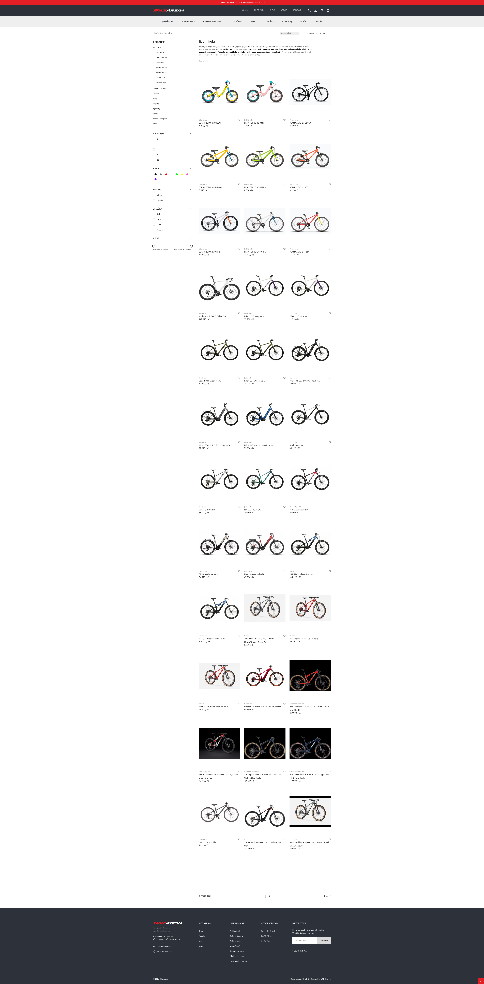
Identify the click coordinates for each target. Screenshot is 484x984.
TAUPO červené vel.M (299, 509)
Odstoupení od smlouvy (239, 961)
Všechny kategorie (160, 118)
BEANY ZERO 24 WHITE (255, 251)
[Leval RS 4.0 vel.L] (310, 414)
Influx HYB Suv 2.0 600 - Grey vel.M (214, 445)
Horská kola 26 (161, 67)
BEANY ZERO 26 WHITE (209, 251)
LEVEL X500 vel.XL (252, 509)
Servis (284, 10)
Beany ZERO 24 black (208, 842)
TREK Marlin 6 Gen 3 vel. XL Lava (304, 638)
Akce (155, 123)
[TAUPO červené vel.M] (310, 479)
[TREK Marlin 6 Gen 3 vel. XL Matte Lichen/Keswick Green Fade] (265, 608)
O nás (245, 10)
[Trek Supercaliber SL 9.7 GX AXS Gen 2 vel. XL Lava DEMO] (310, 676)
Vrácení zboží (235, 946)
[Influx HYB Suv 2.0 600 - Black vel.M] (310, 350)
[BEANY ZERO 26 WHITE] (219, 221)
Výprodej (287, 21)
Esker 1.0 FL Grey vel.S (299, 316)
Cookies (313, 979)
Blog (272, 10)
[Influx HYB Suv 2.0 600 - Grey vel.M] (219, 414)
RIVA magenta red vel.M (254, 574)
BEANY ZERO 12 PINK (254, 122)
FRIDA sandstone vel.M (209, 574)
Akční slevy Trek (204, 772)
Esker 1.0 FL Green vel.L (254, 380)
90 (324, 33)
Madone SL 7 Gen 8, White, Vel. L (213, 316)
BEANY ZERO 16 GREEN (255, 187)
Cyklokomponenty (213, 21)
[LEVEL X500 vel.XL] (265, 479)
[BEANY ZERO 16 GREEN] (265, 156)
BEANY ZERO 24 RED (299, 251)
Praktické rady (235, 931)
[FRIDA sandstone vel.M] (219, 543)
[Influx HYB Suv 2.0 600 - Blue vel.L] (265, 414)
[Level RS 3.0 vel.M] (219, 479)
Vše (320, 21)
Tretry (253, 21)
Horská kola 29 (161, 72)
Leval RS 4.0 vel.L (297, 445)
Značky (304, 21)
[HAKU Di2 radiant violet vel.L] (310, 543)
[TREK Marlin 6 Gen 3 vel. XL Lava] (310, 608)
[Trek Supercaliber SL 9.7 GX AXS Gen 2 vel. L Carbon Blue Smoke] (265, 743)
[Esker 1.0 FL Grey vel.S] (310, 285)
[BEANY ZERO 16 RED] (310, 156)
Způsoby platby (235, 941)
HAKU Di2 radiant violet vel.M (212, 638)
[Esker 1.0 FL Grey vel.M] (265, 285)
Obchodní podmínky (237, 956)
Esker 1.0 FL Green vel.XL (210, 380)
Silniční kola (160, 77)
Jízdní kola (168, 21)
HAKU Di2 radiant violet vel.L (302, 574)
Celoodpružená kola (297, 704)
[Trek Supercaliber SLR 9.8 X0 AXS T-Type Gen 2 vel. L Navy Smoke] (310, 743)
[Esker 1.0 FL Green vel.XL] (219, 350)
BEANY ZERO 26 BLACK (300, 122)
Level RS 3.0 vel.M (207, 509)
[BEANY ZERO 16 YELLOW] (219, 156)
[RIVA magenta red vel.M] (265, 543)
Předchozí (205, 896)
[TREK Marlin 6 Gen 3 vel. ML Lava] (219, 676)
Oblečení (236, 21)
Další (326, 896)
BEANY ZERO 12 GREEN (210, 122)
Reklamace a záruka (237, 951)
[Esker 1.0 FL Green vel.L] (265, 350)
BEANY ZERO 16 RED (299, 187)
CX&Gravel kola (162, 57)
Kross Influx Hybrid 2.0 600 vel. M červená (262, 706)
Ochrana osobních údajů (299, 979)
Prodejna (259, 10)
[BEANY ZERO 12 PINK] (265, 92)
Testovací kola (161, 82)
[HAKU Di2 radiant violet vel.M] (219, 608)
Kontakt (297, 10)
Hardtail (247, 636)
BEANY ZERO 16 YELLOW (210, 187)
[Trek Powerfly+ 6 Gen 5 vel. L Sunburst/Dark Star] (265, 811)
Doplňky (269, 21)
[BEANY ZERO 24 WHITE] (265, 221)
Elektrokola (188, 21)
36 (320, 33)
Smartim (328, 979)
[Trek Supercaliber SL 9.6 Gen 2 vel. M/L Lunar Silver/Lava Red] (219, 743)
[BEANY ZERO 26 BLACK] (310, 92)
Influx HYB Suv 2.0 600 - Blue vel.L (259, 445)
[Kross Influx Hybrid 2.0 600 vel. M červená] (265, 676)
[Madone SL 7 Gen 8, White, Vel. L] (219, 285)
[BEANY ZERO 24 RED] (310, 221)
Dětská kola (160, 62)
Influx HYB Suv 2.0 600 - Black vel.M (305, 380)
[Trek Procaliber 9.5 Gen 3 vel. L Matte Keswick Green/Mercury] (310, 811)
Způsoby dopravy (236, 936)
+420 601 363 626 (164, 951)
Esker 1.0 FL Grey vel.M (254, 316)
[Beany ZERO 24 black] (219, 811)
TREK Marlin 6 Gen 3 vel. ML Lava (213, 706)
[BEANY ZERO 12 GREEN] (219, 92)
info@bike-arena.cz (164, 946)
